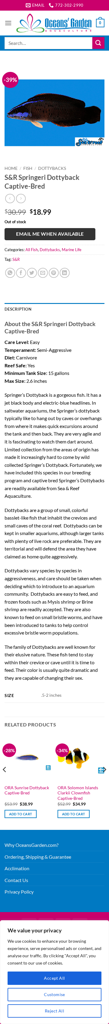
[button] (8, 22)
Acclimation (17, 868)
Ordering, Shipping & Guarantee (38, 857)
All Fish (31, 249)
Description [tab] (18, 309)
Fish (27, 168)
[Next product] (10, 198)
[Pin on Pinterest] (54, 273)
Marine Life (71, 249)
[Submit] (98, 43)
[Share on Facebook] (21, 273)
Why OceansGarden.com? (31, 845)
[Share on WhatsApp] (10, 273)
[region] (54, 972)
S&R (16, 259)
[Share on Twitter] (32, 273)
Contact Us (16, 880)
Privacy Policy (19, 891)
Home (11, 168)
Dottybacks (52, 168)
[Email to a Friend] (43, 273)
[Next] (104, 781)
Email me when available (50, 234)
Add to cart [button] (20, 814)
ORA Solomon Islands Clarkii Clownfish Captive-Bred (78, 793)
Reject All (54, 1010)
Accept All (54, 978)
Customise (54, 994)
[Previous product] (20, 198)
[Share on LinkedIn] (65, 273)
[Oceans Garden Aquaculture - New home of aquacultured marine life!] (53, 23)
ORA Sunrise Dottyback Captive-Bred (27, 790)
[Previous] (4, 781)
